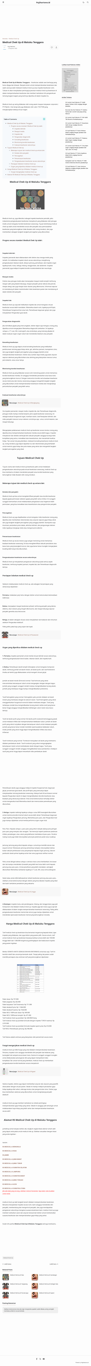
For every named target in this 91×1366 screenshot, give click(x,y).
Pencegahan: (18, 156)
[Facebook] (37, 1359)
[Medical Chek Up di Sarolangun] (35, 1280)
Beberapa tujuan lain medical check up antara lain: (28, 150)
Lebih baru (53, 1264)
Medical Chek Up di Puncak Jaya (19, 1293)
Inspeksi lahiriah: (20, 129)
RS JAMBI (5, 1155)
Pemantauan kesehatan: (22, 158)
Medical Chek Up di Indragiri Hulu (48, 1284)
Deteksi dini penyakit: (21, 153)
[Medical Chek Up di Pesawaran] (5, 638)
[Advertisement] (45, 21)
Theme (77, 1362)
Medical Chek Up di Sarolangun (48, 1275)
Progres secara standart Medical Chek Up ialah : (27, 126)
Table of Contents (10, 119)
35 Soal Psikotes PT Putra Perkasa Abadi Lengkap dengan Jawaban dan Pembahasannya (75, 132)
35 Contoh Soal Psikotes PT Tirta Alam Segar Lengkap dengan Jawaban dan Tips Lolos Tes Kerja (76, 147)
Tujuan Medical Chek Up (15, 148)
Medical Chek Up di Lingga (27, 892)
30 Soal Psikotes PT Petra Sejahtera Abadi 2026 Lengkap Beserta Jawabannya (75, 155)
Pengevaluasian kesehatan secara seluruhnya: (29, 161)
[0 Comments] (52, 47)
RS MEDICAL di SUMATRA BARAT (13, 1176)
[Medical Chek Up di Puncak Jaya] (5, 1298)
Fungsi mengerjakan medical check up (24, 172)
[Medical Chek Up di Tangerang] (5, 1289)
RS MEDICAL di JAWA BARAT (12, 1159)
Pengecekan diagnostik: (22, 137)
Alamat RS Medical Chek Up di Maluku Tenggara (23, 175)
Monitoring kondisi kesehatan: (24, 142)
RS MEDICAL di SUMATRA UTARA (13, 1188)
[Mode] (83, 2)
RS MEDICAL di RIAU (9, 1151)
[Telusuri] (87, 2)
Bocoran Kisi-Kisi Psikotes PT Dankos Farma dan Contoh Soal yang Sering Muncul (76, 111)
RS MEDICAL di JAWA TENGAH (12, 1180)
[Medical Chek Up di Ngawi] (5, 1074)
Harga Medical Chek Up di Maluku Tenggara (22, 169)
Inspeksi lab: (18, 134)
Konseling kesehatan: (21, 140)
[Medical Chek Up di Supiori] (35, 1298)
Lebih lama (7, 1264)
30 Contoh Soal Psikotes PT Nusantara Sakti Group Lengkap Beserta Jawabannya (76, 125)
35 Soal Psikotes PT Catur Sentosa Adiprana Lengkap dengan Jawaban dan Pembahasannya (76, 168)
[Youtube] (44, 1359)
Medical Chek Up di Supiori (46, 1293)
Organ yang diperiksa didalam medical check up (27, 166)
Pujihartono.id (43, 2)
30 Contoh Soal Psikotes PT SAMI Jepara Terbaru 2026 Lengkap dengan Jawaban (76, 104)
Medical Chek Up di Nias (17, 1275)
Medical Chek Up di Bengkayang (28, 403)
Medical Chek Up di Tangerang (18, 1284)
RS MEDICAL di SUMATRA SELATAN (14, 1167)
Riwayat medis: (19, 131)
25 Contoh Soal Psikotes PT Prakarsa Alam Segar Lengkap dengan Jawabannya (76, 140)
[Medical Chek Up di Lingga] (5, 894)
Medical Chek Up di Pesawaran (28, 635)
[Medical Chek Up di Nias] (5, 1280)
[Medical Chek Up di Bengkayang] (5, 405)
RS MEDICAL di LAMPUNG (11, 1172)
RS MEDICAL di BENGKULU (11, 1147)
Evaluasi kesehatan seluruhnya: (24, 145)
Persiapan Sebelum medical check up (23, 164)
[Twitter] (40, 1359)
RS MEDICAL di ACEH (9, 1184)
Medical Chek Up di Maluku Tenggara (19, 123)
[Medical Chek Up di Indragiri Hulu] (35, 1289)
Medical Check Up (8, 1258)
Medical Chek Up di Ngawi (26, 1071)
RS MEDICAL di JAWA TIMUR (12, 1163)
